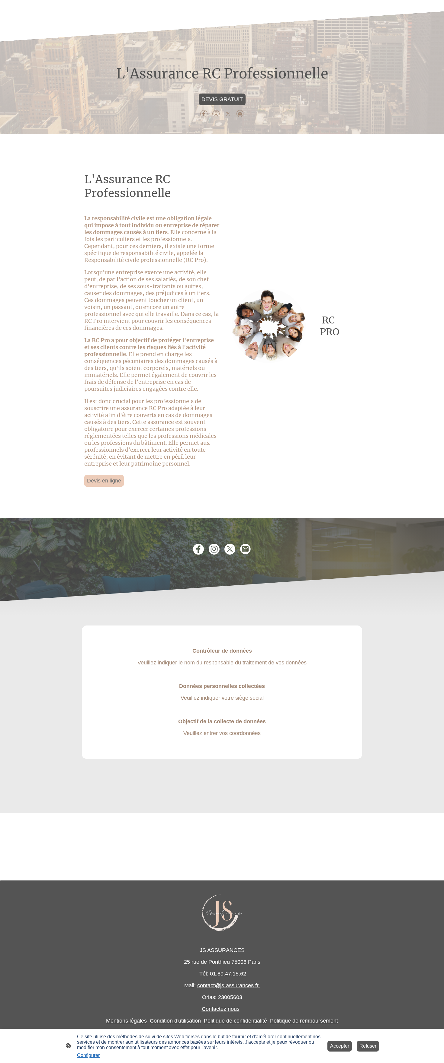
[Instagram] (216, 113)
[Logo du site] (222, 911)
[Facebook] (204, 113)
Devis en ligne (104, 481)
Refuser (367, 1046)
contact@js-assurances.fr (228, 985)
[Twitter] (228, 113)
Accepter (339, 1046)
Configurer (88, 1055)
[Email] (240, 113)
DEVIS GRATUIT (222, 99)
